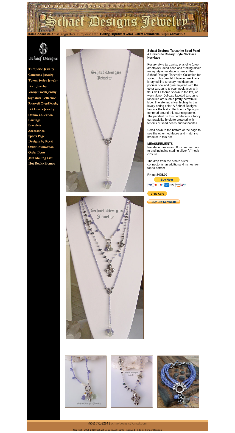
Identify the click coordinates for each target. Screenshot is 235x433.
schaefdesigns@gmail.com (129, 423)
